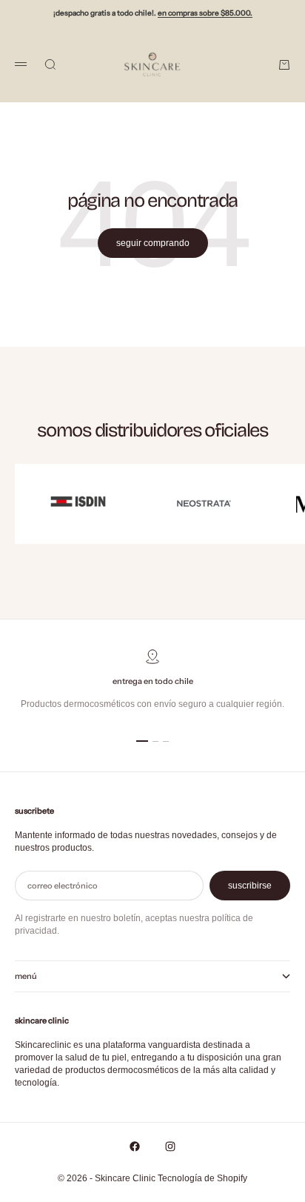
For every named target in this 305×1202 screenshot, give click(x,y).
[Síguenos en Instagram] (170, 1146)
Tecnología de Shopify (202, 1178)
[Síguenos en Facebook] (135, 1146)
